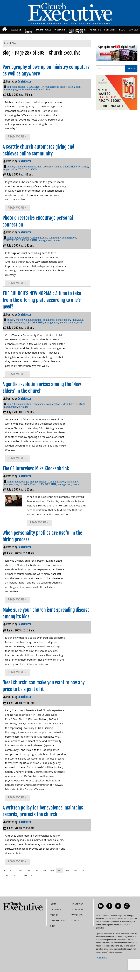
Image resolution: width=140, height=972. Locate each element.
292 (14, 875)
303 (25, 875)
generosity (19, 322)
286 (52, 871)
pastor (71, 86)
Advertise (95, 30)
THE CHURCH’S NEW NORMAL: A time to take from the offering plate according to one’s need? (42, 300)
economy (48, 166)
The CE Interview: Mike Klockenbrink (36, 469)
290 (83, 871)
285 (44, 871)
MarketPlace (43, 30)
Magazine (15, 30)
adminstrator (13, 237)
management (52, 86)
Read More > (17, 137)
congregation (69, 237)
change (34, 481)
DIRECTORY (11, 240)
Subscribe (110, 30)
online (63, 86)
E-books (28, 31)
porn (78, 86)
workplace (44, 89)
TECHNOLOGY (27, 169)
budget (10, 166)
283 (28, 871)
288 (67, 871)
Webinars (59, 30)
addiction (12, 86)
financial (8, 322)
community (55, 237)
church (21, 86)
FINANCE (78, 319)
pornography (10, 89)
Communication (32, 166)
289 (75, 871)
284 (36, 871)
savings (72, 322)
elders (64, 404)
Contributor (24, 81)
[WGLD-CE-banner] (116, 93)
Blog (122, 30)
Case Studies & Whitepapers (77, 31)
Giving (57, 166)
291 (6, 875)
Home (53, 904)
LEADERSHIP (35, 86)
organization (10, 169)
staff (35, 89)
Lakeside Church (29, 484)
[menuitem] (4, 30)
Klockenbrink (10, 484)
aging (10, 404)
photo (56, 240)
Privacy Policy (101, 958)
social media (25, 89)
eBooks (54, 915)
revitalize (23, 406)
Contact (133, 30)
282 (20, 871)
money (84, 166)
